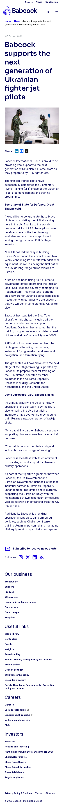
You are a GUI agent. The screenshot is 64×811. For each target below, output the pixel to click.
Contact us (51, 2)
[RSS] (41, 557)
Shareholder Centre (16, 757)
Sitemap (50, 793)
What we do (11, 581)
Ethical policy (12, 664)
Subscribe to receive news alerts (35, 548)
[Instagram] (20, 557)
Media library (12, 633)
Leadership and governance (20, 602)
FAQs (7, 725)
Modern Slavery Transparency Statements (28, 659)
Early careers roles (15, 709)
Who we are (11, 597)
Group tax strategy (15, 680)
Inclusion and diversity (17, 720)
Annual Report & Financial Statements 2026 (29, 751)
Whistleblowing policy (17, 675)
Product (9, 592)
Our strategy (12, 612)
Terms (38, 793)
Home (8, 21)
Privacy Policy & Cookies (18, 793)
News (39, 2)
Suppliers (10, 617)
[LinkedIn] (34, 557)
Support (9, 586)
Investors (10, 741)
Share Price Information (18, 767)
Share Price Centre (15, 762)
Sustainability (12, 654)
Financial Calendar (15, 772)
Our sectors (11, 607)
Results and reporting (17, 746)
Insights (9, 649)
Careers (9, 704)
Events (29, 2)
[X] (27, 557)
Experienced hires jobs (17, 715)
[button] (48, 13)
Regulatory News (14, 777)
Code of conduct (14, 669)
